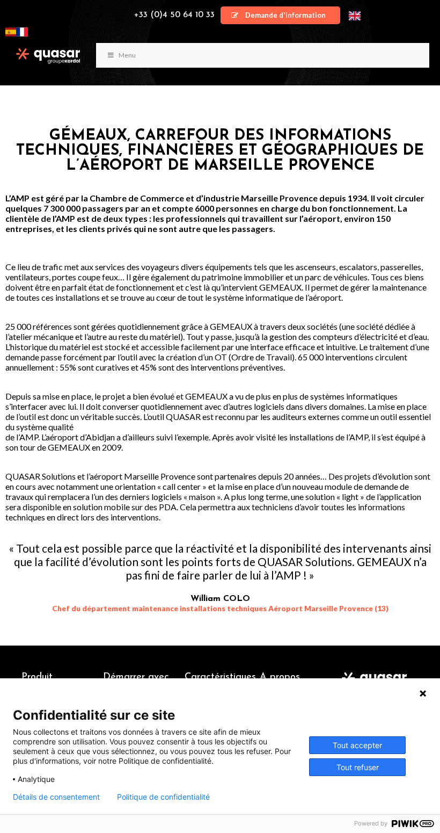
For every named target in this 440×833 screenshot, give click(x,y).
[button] (280, 15)
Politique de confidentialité (163, 797)
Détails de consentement (56, 797)
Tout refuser (357, 767)
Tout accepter (357, 745)
